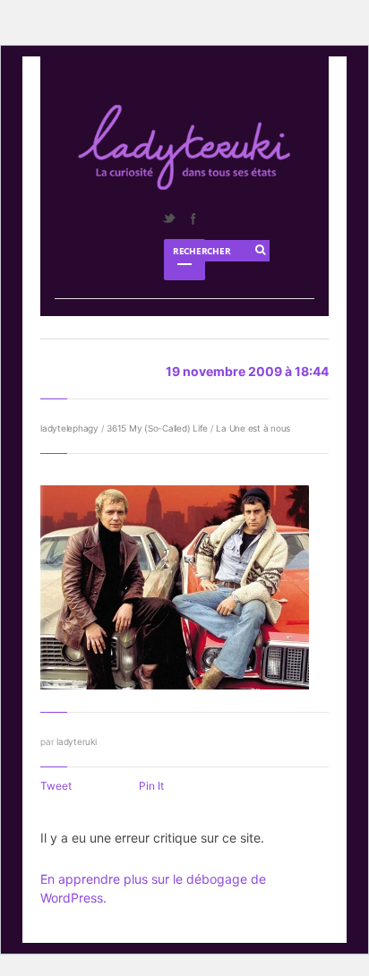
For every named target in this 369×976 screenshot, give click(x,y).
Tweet (56, 785)
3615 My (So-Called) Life (157, 428)
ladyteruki (76, 741)
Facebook (193, 218)
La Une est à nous (253, 428)
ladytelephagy (69, 428)
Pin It (151, 785)
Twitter (168, 218)
